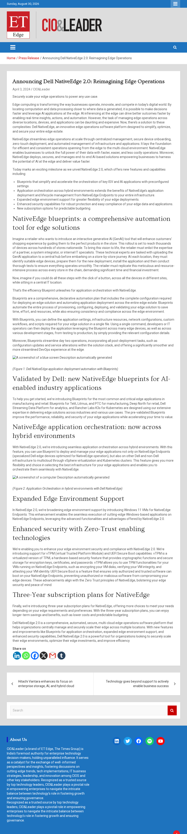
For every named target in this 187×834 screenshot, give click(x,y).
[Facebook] (35, 656)
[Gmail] (53, 656)
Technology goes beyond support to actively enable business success (137, 684)
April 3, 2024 (21, 89)
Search (172, 710)
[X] (44, 656)
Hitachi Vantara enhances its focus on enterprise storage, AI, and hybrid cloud (46, 684)
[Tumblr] (61, 656)
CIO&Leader (41, 89)
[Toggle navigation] (13, 47)
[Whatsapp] (26, 656)
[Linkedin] (17, 656)
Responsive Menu (175, 4)
